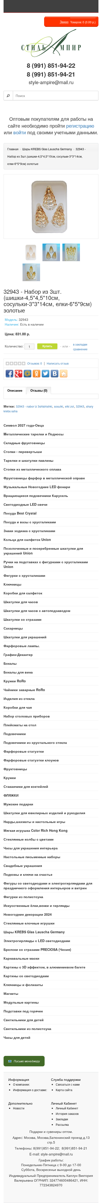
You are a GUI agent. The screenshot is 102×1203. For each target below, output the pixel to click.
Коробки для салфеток (23, 593)
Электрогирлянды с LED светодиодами (37, 940)
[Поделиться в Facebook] (9, 373)
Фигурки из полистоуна (23, 896)
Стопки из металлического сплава (32, 469)
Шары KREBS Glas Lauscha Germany (34, 931)
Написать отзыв (58, 363)
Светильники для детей (24, 1019)
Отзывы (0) (38, 390)
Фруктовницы (15, 768)
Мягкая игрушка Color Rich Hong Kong (36, 830)
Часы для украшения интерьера (31, 848)
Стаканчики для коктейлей (26, 786)
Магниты (11, 993)
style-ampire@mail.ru (51, 82)
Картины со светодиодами (26, 975)
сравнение (80, 349)
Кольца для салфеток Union (27, 539)
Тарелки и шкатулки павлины (28, 460)
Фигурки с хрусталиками (24, 575)
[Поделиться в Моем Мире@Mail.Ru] (27, 373)
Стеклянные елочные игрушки (29, 923)
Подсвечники (15, 733)
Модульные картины (21, 1002)
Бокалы (10, 663)
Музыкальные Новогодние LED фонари (37, 486)
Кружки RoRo (15, 680)
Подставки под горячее (23, 1011)
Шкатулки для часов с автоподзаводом (37, 610)
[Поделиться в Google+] (18, 373)
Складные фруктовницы (24, 442)
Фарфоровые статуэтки (24, 751)
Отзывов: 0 (34, 363)
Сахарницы (13, 628)
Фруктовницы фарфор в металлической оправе (44, 478)
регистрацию (79, 125)
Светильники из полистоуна (27, 1028)
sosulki (58, 406)
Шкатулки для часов (21, 601)
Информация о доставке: (30, 1090)
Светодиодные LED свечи (25, 504)
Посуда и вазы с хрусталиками (30, 522)
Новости (18, 1108)
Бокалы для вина (18, 672)
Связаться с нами (68, 1084)
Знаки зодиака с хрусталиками (29, 530)
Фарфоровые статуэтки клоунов (31, 760)
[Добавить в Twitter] (45, 373)
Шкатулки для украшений (25, 637)
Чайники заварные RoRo (24, 689)
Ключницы (12, 584)
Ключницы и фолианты (23, 984)
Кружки (10, 777)
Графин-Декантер (18, 654)
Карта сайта (64, 1090)
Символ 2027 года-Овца (24, 425)
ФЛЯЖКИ (11, 795)
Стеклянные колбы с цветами (29, 839)
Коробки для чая (18, 707)
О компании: (21, 1084)
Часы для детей (17, 1037)
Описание (14, 390)
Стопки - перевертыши (23, 451)
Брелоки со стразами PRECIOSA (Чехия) (37, 949)
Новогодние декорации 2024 (28, 914)
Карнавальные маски (21, 958)
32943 (80, 406)
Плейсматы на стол (20, 724)
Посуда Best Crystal (20, 513)
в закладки (80, 344)
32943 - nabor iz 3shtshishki (34, 406)
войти (19, 132)
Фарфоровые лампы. (22, 645)
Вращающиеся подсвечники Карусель (36, 495)
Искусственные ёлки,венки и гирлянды (37, 905)
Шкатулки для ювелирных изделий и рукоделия (44, 812)
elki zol (69, 406)
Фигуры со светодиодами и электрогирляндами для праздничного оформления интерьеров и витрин (48, 885)
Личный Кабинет (67, 1108)
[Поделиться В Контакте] (54, 373)
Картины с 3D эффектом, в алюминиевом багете (44, 967)
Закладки (62, 1119)
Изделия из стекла (19, 698)
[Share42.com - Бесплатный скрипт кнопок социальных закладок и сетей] (63, 373)
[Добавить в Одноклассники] (36, 373)
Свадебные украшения (23, 865)
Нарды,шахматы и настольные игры (34, 821)
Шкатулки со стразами (23, 619)
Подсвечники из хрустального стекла (35, 742)
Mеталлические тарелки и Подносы (34, 434)
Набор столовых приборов (27, 716)
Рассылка (62, 1124)
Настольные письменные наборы (32, 856)
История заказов (67, 1114)
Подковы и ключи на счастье (28, 874)
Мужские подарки (18, 804)
